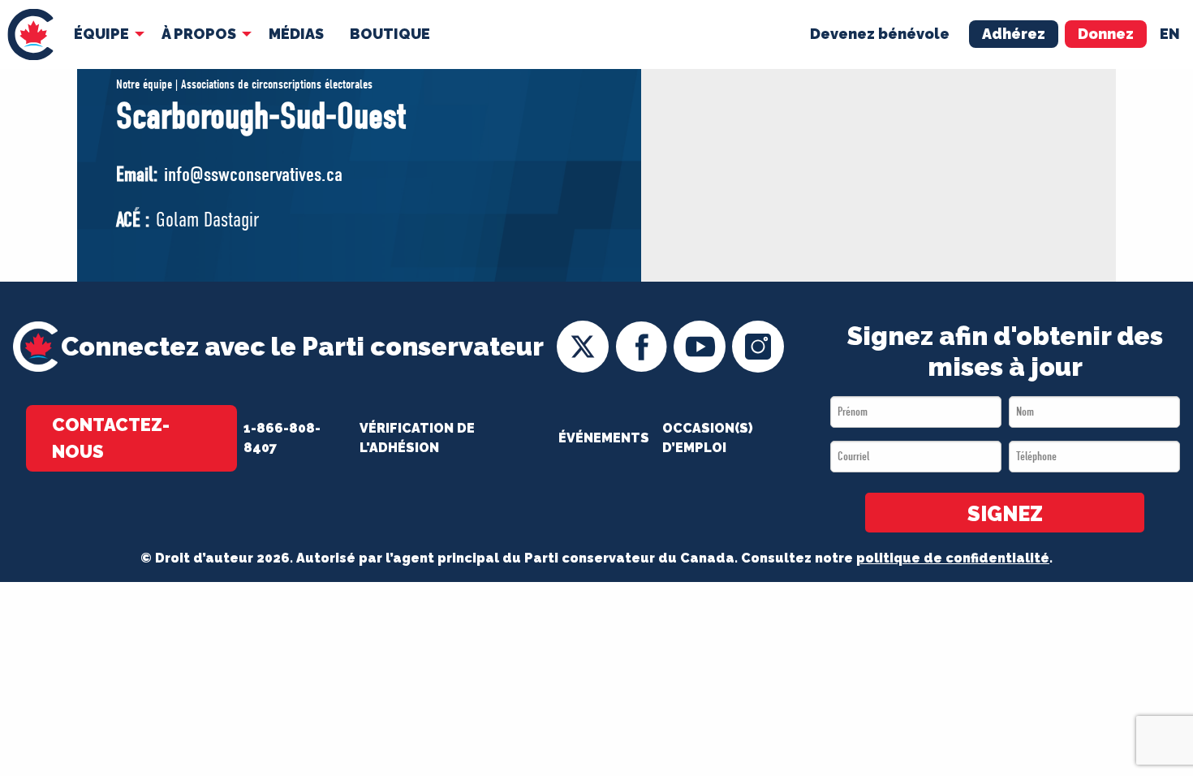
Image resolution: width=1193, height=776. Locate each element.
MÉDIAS (296, 33)
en (1170, 33)
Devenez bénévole (880, 33)
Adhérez (1013, 33)
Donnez (1106, 33)
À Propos (199, 33)
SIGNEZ (1005, 514)
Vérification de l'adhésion (417, 437)
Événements (603, 438)
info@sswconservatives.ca (253, 174)
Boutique (390, 33)
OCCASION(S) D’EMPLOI (707, 437)
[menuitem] (30, 34)
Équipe (101, 33)
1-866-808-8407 (282, 437)
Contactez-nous (111, 438)
